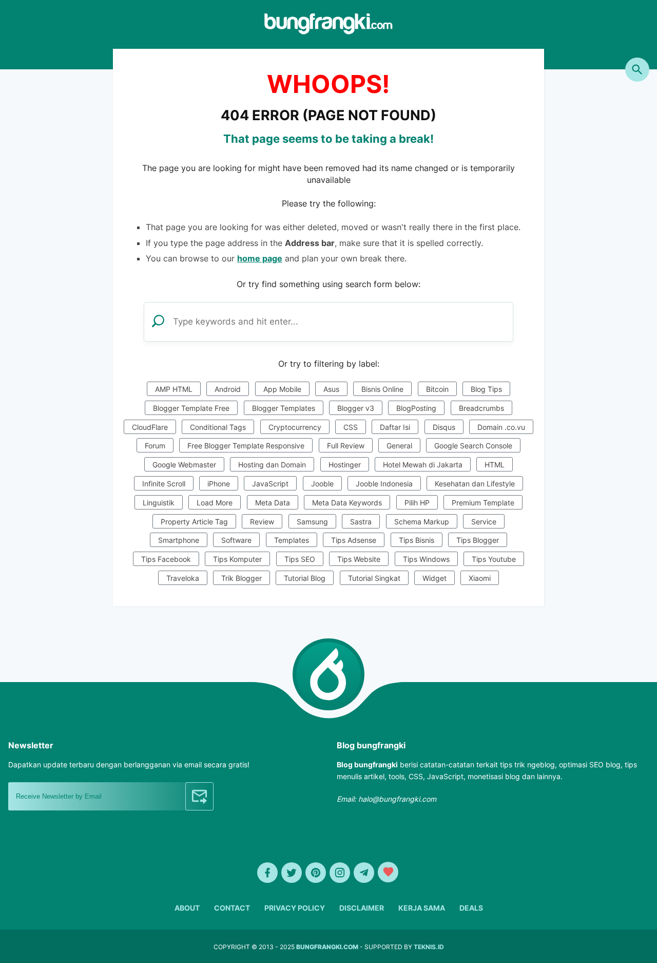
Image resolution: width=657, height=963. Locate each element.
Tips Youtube (494, 559)
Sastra (361, 521)
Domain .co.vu (501, 427)
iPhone (218, 483)
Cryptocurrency (294, 427)
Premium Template (483, 502)
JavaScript (270, 483)
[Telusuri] (637, 70)
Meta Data (272, 502)
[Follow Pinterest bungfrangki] (315, 872)
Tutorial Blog (304, 578)
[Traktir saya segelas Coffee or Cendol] (388, 872)
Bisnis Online (382, 389)
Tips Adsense (353, 540)
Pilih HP (417, 502)
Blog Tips (486, 389)
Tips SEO (299, 559)
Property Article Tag (194, 521)
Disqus (444, 427)
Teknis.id (429, 947)
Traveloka (182, 578)
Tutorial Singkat (374, 578)
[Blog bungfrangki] (328, 31)
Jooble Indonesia (384, 483)
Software (236, 540)
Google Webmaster (184, 464)
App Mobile (282, 389)
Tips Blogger (477, 540)
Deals (471, 907)
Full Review (345, 445)
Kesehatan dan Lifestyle (475, 483)
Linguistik (159, 502)
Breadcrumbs (481, 408)
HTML (495, 464)
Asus (331, 389)
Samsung (312, 521)
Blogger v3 (355, 408)
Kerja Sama (421, 907)
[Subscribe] (199, 796)
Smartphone (178, 540)
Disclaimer (361, 907)
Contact (232, 907)
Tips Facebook (166, 559)
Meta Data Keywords (347, 502)
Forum (155, 445)
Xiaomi (480, 578)
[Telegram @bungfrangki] (364, 872)
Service (483, 521)
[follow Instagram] (340, 872)
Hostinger (344, 464)
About (187, 907)
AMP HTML (173, 389)
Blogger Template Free (191, 408)
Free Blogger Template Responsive (245, 445)
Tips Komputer (237, 559)
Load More (215, 502)
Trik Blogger (241, 578)
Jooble (322, 483)
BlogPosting (416, 408)
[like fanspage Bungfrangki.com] (267, 872)
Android (228, 389)
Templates (291, 540)
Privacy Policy (294, 907)
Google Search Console (473, 445)
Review (262, 521)
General (399, 445)
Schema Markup (421, 521)
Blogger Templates (283, 408)
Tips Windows (426, 559)
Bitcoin (437, 389)
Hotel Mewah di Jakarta (422, 464)
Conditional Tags (218, 427)
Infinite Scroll (163, 483)
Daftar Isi (395, 427)
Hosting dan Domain (272, 464)
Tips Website (358, 559)
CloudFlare (150, 427)
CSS (350, 427)
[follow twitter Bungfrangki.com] (291, 872)
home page (259, 258)
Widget (434, 578)
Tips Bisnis (416, 540)
